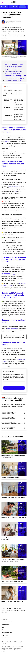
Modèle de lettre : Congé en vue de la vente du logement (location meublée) (14, 336)
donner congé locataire (12, 328)
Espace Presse (5, 638)
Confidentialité (4, 649)
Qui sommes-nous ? (6, 621)
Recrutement (4, 635)
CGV (2, 630)
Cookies (11, 649)
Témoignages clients (6, 632)
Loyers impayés (13, 6)
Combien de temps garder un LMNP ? (14, 80)
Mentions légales (17, 648)
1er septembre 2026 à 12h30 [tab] (8, 413)
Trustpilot (3, 643)
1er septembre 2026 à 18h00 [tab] (8, 418)
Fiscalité (22, 6)
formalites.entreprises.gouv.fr (13, 186)
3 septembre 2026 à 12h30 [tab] (11, 423)
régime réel (12, 274)
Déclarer (16, 219)
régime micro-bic (6, 273)
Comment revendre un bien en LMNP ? (14, 78)
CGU (2, 627)
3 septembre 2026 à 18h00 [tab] (8, 428)
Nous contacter (5, 624)
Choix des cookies (18, 649)
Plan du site (4, 619)
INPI (16, 191)
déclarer (7, 141)
